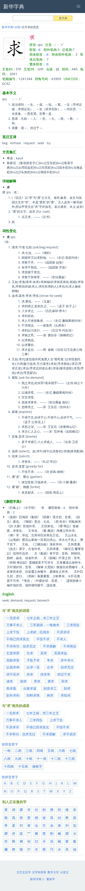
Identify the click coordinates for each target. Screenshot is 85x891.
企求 (50, 667)
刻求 (67, 688)
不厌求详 (63, 632)
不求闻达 (69, 646)
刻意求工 (50, 688)
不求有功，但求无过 (21, 646)
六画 (61, 750)
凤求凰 (11, 688)
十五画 (23, 766)
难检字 (37, 766)
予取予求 (33, 660)
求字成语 (69, 734)
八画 (7, 758)
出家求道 (29, 688)
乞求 (30, 653)
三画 (29, 750)
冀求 (51, 681)
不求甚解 (49, 646)
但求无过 (67, 667)
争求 (50, 660)
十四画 (9, 766)
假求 (23, 681)
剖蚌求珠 (33, 695)
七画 (72, 750)
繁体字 (50, 879)
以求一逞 (33, 667)
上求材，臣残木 (38, 632)
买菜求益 (60, 653)
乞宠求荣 (12, 653)
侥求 (9, 681)
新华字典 (7, 27)
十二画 (56, 758)
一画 (7, 750)
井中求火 (67, 660)
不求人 (61, 639)
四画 (40, 750)
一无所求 (12, 618)
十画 (29, 758)
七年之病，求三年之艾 (43, 618)
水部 (17, 27)
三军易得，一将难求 (44, 625)
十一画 (41, 758)
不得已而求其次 (17, 639)
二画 (18, 750)
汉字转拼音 (39, 872)
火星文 (64, 872)
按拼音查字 (10, 777)
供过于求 (63, 674)
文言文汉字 (24, 872)
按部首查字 (10, 744)
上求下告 (12, 632)
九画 (18, 758)
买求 (43, 653)
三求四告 (73, 625)
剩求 (50, 695)
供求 (30, 674)
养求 (37, 681)
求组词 (65, 695)
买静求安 (12, 660)
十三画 (70, 758)
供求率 (45, 674)
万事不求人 (14, 625)
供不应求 (12, 674)
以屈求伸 (12, 667)
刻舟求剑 (12, 695)
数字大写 (53, 872)
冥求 (64, 681)
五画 (51, 750)
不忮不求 (42, 639)
